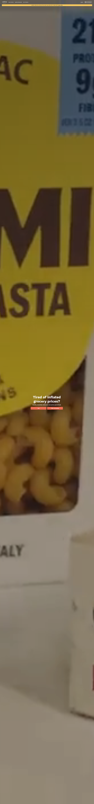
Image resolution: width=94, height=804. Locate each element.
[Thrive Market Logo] (4, 2)
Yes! (39, 408)
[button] (47, 5)
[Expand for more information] (57, 5)
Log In (82, 2)
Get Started (88, 2)
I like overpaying (55, 408)
